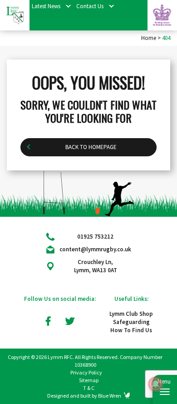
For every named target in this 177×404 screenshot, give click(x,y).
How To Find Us (131, 330)
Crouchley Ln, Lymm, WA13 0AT (95, 266)
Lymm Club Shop (131, 314)
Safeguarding (131, 322)
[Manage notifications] (155, 384)
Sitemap (88, 380)
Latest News (46, 6)
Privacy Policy (86, 372)
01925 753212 (95, 236)
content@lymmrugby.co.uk (95, 249)
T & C (88, 387)
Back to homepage (91, 147)
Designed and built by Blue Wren (84, 395)
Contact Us (89, 6)
